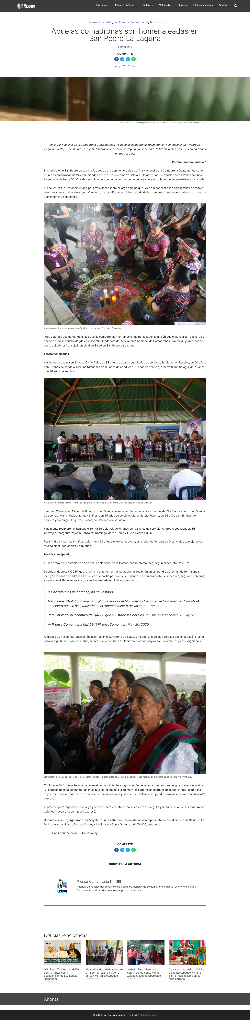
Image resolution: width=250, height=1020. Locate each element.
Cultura (146, 5)
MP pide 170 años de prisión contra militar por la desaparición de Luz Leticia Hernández (61, 974)
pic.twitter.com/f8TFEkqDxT (173, 615)
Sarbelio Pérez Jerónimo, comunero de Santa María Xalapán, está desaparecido (144, 972)
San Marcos (121, 22)
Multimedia (165, 5)
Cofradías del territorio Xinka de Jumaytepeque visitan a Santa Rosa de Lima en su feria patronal (186, 974)
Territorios (101, 5)
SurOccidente (139, 22)
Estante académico (203, 5)
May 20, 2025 (138, 624)
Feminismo (125, 46)
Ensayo (183, 5)
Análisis (223, 5)
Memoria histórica (124, 5)
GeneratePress (148, 1015)
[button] (235, 6)
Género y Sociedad (99, 22)
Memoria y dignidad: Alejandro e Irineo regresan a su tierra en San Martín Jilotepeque (104, 972)
